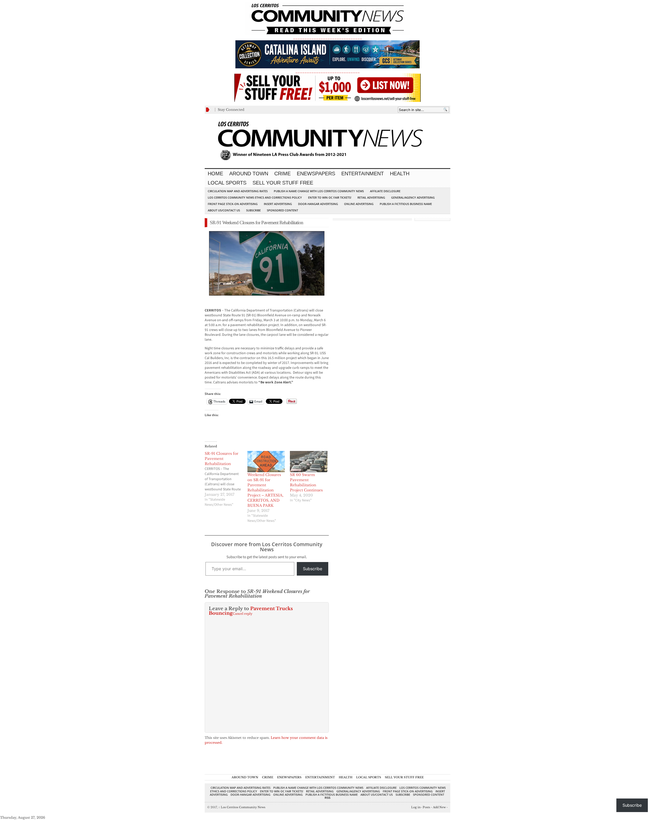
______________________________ (327, 37)
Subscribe (253, 210)
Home (215, 173)
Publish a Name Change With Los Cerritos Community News (319, 191)
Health (399, 173)
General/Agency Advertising (413, 197)
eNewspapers (316, 173)
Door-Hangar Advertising (318, 204)
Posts (426, 807)
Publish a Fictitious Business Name (406, 204)
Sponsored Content (282, 210)
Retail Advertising (371, 197)
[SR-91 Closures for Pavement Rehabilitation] (226, 479)
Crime (282, 173)
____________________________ (327, 71)
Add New (439, 807)
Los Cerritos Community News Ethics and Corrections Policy (255, 197)
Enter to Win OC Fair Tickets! (329, 197)
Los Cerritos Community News (242, 807)
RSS (327, 797)
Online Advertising (359, 204)
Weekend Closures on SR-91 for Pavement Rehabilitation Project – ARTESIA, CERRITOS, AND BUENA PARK (265, 490)
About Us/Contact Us (224, 210)
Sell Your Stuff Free (283, 183)
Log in (416, 807)
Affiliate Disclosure (385, 191)
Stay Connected (231, 109)
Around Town (248, 173)
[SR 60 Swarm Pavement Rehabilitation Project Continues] (309, 461)
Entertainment (362, 173)
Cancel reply (243, 614)
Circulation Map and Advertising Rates (238, 191)
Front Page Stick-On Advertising (233, 204)
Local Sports (227, 183)
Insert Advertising (278, 204)
